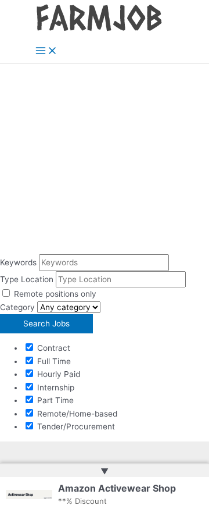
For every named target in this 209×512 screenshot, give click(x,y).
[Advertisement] (104, 159)
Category (17, 307)
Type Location (26, 279)
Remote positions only (55, 293)
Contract (52, 348)
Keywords (18, 262)
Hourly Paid (57, 374)
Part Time (54, 400)
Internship (54, 387)
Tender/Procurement (75, 426)
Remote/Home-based (76, 413)
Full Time (53, 361)
